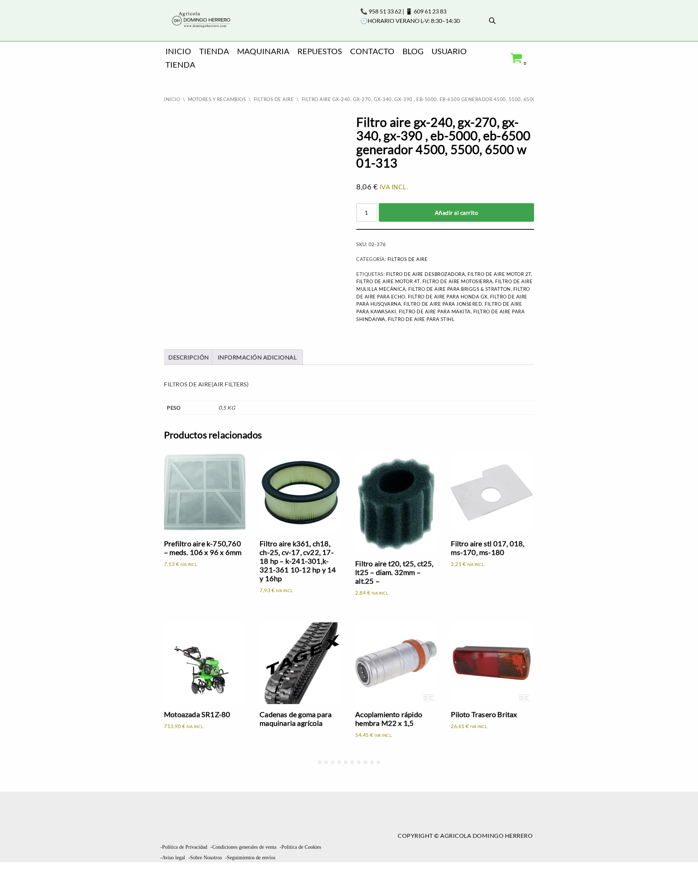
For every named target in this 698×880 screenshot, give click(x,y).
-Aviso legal (172, 857)
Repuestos (319, 51)
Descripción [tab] (188, 357)
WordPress (110, 871)
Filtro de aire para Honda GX (448, 297)
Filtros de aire (274, 99)
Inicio (178, 51)
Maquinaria (263, 51)
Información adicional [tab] (257, 357)
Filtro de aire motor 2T (499, 274)
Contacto (372, 51)
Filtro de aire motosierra (457, 281)
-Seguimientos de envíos (250, 857)
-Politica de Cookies (300, 847)
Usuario (449, 51)
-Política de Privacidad (183, 847)
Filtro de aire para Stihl (421, 319)
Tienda (214, 51)
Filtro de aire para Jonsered (443, 304)
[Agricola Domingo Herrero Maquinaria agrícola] (200, 20)
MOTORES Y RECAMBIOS (217, 99)
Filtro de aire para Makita (435, 311)
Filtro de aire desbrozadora (425, 274)
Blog (413, 51)
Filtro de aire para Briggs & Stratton (459, 289)
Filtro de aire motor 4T (388, 281)
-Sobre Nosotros (205, 857)
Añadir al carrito (456, 212)
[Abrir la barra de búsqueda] (492, 20)
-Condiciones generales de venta (243, 847)
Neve (13, 871)
